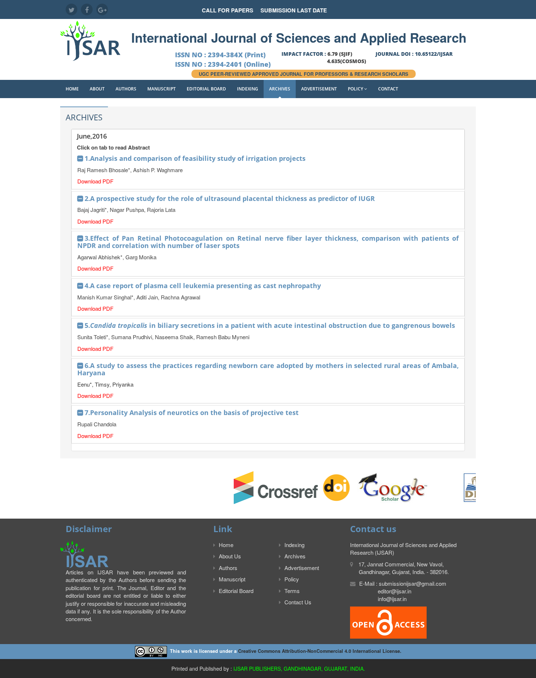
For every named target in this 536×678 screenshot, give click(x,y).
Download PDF (95, 181)
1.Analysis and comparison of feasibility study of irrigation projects (195, 158)
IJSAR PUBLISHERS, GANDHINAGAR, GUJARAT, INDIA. (299, 668)
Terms (292, 590)
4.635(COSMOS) (346, 61)
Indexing (247, 89)
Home (72, 89)
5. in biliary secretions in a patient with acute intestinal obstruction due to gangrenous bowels (270, 325)
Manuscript (161, 89)
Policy (356, 89)
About (97, 89)
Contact (388, 89)
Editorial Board (206, 89)
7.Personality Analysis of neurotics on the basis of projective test (192, 412)
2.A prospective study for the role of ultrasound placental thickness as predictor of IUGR (230, 198)
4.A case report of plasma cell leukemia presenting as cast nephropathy (203, 285)
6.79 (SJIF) (339, 53)
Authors (126, 89)
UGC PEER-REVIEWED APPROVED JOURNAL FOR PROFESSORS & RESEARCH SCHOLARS (303, 73)
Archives (279, 89)
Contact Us (297, 602)
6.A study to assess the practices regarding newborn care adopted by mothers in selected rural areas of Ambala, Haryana (268, 369)
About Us (230, 556)
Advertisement (319, 89)
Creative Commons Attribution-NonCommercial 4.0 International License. (319, 651)
